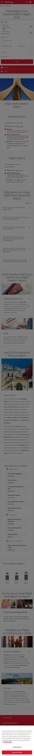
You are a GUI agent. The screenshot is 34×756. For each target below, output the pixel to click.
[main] (17, 741)
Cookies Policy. (7, 742)
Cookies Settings (17, 747)
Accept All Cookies (17, 752)
